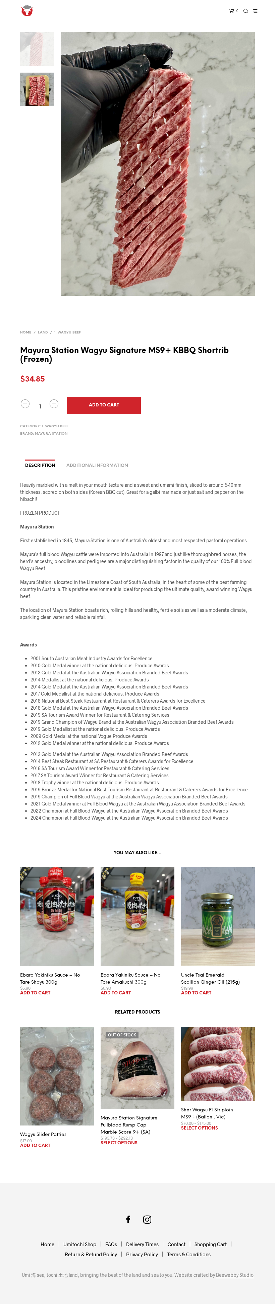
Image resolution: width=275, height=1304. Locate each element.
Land (43, 332)
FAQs (111, 1244)
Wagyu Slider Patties (43, 1134)
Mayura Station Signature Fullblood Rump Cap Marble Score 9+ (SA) (129, 1125)
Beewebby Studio (235, 1275)
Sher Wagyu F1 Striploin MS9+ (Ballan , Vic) (207, 1114)
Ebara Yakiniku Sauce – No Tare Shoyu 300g (50, 979)
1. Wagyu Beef (67, 332)
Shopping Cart (211, 1244)
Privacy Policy (142, 1254)
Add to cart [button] (35, 993)
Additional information (97, 466)
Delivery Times (142, 1244)
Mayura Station (51, 434)
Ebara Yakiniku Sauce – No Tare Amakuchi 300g (131, 979)
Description (40, 466)
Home (25, 332)
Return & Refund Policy (91, 1254)
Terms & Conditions (189, 1254)
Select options (119, 1143)
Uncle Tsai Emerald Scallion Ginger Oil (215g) (210, 979)
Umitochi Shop (79, 1244)
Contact (176, 1244)
